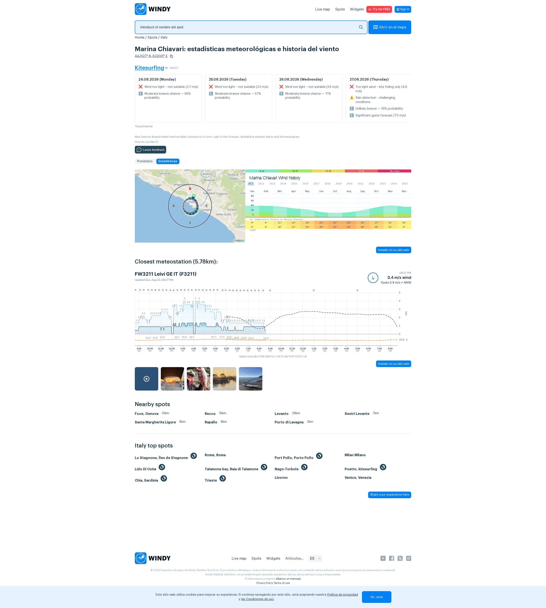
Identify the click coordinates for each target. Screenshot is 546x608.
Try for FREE (381, 9)
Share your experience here (389, 494)
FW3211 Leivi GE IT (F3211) (166, 274)
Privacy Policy (265, 583)
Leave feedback (153, 149)
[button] (171, 56)
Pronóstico (144, 161)
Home (139, 37)
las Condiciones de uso (257, 599)
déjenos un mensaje (288, 579)
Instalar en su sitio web (393, 250)
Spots (340, 9)
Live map (322, 9)
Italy (164, 37)
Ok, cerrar (376, 597)
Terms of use (282, 583)
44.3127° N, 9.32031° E (151, 56)
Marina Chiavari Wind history (275, 177)
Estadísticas (167, 161)
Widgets (357, 9)
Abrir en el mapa (392, 27)
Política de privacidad (342, 594)
